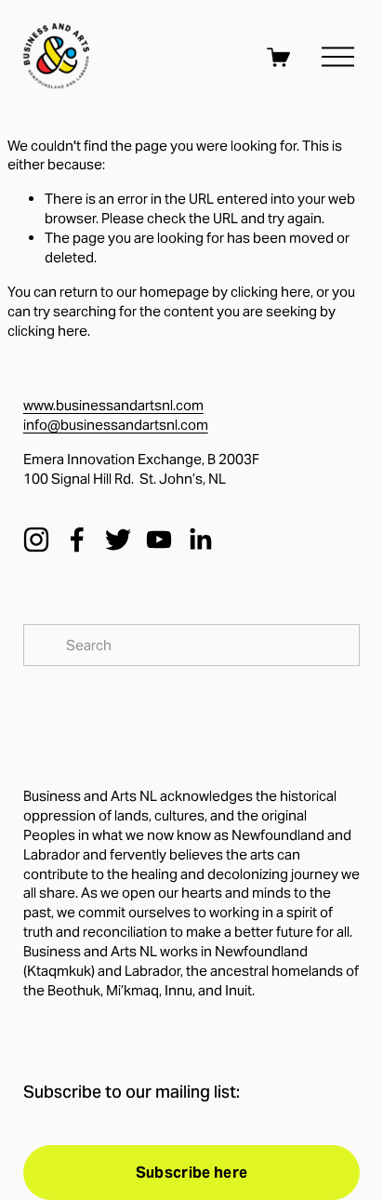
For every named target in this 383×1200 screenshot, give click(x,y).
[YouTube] (159, 540)
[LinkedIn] (200, 540)
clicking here (270, 291)
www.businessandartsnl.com (113, 405)
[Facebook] (77, 540)
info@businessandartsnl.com (115, 424)
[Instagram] (36, 540)
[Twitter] (118, 540)
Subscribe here (191, 1172)
